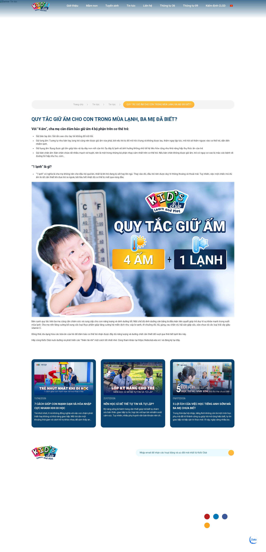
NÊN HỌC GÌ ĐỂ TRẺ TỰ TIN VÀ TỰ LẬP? (129, 403)
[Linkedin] (216, 516)
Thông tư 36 (167, 5)
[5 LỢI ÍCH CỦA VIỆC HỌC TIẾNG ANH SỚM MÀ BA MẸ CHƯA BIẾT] (202, 378)
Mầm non (92, 5)
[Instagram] (207, 525)
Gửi (231, 452)
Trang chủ (78, 104)
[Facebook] (225, 516)
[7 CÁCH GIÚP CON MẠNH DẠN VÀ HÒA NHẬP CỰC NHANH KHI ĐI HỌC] (63, 378)
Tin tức (131, 5)
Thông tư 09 (190, 5)
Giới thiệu (72, 5)
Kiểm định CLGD (216, 5)
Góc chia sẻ (210, 504)
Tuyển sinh (112, 5)
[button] (24, 393)
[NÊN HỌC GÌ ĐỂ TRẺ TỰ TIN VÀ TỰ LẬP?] (133, 378)
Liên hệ (147, 5)
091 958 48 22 (99, 453)
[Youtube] (207, 516)
